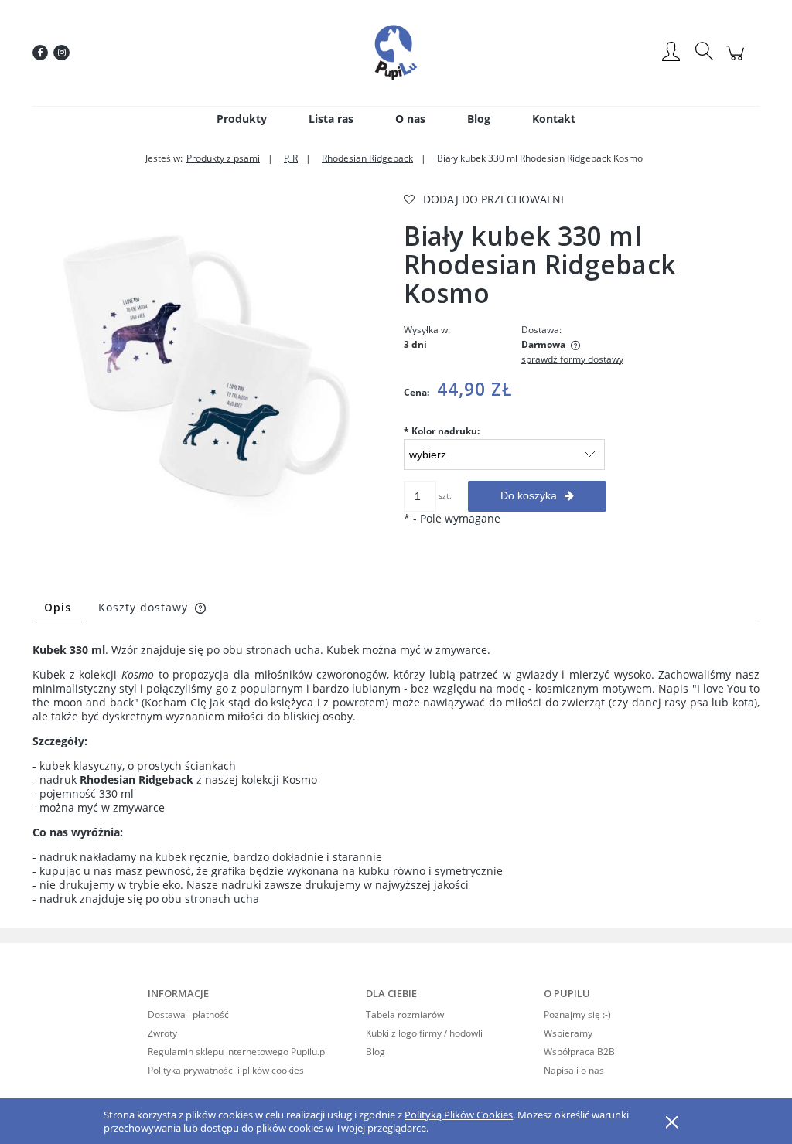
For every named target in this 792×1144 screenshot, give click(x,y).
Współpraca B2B (579, 1051)
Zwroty (162, 1033)
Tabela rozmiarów (405, 1014)
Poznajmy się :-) (577, 1014)
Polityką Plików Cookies (459, 1115)
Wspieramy (568, 1033)
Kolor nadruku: (442, 431)
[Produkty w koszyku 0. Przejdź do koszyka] (737, 60)
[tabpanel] (396, 774)
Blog (375, 1051)
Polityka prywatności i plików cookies (226, 1070)
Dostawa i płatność (188, 1014)
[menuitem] (241, 118)
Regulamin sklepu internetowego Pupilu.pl (237, 1051)
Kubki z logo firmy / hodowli (424, 1033)
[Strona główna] (396, 52)
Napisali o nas (574, 1070)
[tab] (59, 607)
